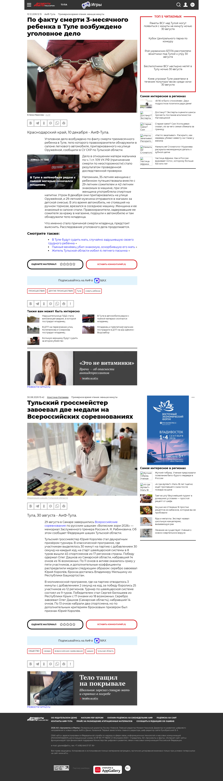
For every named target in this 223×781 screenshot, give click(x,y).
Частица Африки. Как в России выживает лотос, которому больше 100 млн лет (174, 161)
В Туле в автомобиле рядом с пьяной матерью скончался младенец (113, 319)
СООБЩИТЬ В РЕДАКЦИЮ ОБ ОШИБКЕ (155, 721)
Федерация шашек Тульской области (47, 498)
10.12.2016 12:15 (34, 14)
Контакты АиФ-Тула (61, 721)
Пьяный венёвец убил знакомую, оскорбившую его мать (93, 247)
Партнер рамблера (81, 768)
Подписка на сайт (166, 718)
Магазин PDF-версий (92, 718)
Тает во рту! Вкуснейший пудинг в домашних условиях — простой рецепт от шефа (173, 498)
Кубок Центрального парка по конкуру (168, 40)
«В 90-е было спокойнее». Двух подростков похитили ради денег (173, 102)
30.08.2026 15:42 (35, 397)
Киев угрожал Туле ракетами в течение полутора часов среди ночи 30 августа (167, 81)
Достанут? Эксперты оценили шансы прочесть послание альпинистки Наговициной (175, 115)
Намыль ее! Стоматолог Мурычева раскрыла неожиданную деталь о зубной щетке (174, 149)
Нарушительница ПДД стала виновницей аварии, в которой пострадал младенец (59, 319)
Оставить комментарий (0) (111, 264)
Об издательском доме (64, 718)
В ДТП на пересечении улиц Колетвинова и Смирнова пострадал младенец (57, 330)
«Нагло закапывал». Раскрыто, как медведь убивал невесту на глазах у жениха (174, 138)
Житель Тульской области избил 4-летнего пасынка (90, 250)
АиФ (47, 115)
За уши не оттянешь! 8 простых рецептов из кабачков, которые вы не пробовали (175, 510)
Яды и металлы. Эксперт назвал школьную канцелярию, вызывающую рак (172, 521)
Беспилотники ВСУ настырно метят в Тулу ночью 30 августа (168, 68)
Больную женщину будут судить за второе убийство (60, 339)
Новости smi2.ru (38, 386)
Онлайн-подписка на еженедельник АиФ (130, 718)
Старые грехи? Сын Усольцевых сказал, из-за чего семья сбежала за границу (174, 126)
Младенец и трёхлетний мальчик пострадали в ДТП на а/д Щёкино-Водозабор (115, 330)
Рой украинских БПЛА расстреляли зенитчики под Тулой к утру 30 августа (168, 54)
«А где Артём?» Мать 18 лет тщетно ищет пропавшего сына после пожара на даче (174, 487)
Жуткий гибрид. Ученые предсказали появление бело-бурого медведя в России (175, 475)
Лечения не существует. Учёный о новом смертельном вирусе (173, 531)
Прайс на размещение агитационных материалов (104, 721)
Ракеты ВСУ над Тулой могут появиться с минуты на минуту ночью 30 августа (168, 26)
